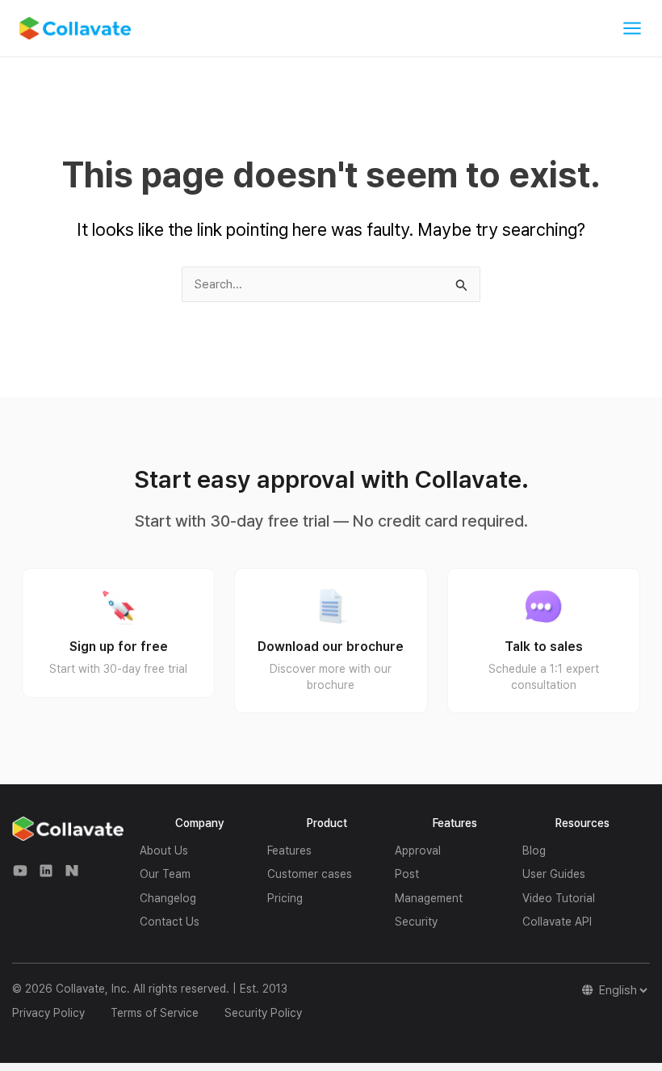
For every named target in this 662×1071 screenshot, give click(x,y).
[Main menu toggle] (632, 28)
